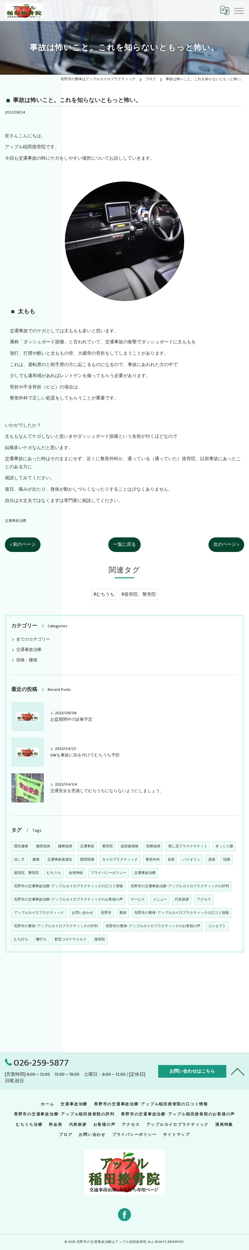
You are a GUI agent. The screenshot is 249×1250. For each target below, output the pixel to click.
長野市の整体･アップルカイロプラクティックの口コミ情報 (181, 913)
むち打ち (21, 939)
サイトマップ (176, 1135)
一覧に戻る (124, 544)
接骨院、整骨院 (26, 873)
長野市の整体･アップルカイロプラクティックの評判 (56, 926)
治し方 (19, 860)
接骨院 (99, 939)
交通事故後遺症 (59, 860)
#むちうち (103, 594)
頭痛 (226, 860)
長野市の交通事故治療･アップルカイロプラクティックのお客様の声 (68, 899)
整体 (122, 913)
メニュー (160, 899)
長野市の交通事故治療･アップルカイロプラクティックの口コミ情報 (68, 886)
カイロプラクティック (120, 860)
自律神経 (76, 873)
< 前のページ (23, 544)
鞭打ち (41, 939)
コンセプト (217, 926)
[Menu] (239, 10)
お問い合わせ (82, 913)
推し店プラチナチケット (188, 846)
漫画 (211, 860)
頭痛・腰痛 (26, 660)
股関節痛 (87, 860)
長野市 (106, 913)
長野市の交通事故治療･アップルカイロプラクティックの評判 (180, 886)
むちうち (54, 873)
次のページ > (226, 544)
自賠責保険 (129, 846)
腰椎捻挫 (65, 846)
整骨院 (107, 846)
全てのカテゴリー (33, 639)
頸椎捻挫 (153, 846)
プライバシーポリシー (108, 873)
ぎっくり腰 (224, 846)
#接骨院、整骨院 (138, 594)
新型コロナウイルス (70, 939)
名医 (171, 860)
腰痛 (36, 860)
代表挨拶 (182, 899)
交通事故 (87, 846)
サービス (138, 899)
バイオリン (191, 860)
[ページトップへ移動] (237, 1071)
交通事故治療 (15, 521)
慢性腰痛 (21, 846)
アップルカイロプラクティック (39, 913)
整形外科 (153, 860)
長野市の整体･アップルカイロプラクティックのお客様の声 (153, 926)
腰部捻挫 (43, 846)
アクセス (204, 899)
